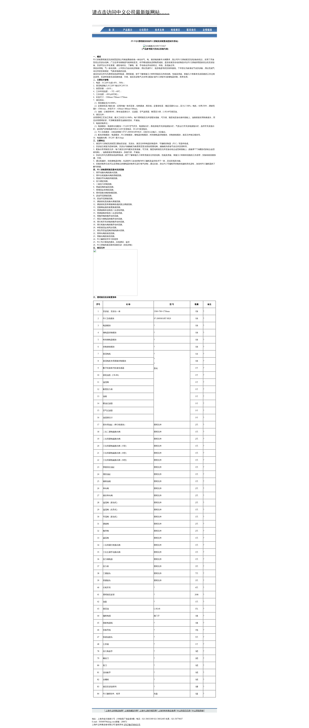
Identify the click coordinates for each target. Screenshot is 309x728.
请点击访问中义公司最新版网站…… (130, 12)
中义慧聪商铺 (198, 710)
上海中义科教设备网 (114, 710)
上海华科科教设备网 (167, 710)
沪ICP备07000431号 (132, 724)
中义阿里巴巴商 (184, 710)
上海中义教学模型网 (148, 710)
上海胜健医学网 (131, 710)
